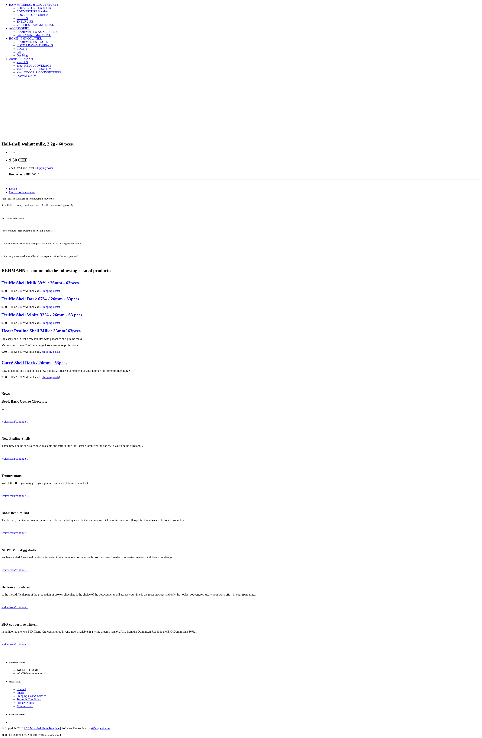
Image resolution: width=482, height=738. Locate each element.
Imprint (21, 692)
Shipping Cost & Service (31, 696)
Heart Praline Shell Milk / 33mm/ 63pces (41, 330)
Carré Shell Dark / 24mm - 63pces (34, 362)
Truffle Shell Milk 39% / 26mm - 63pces (40, 282)
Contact (21, 689)
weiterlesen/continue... (15, 421)
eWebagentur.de (100, 728)
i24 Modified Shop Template (42, 728)
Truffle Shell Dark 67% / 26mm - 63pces (40, 298)
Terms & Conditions (29, 699)
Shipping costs (44, 168)
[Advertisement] (241, 111)
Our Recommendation (22, 192)
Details (13, 188)
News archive (25, 706)
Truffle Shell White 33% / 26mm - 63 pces (42, 314)
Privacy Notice (25, 702)
